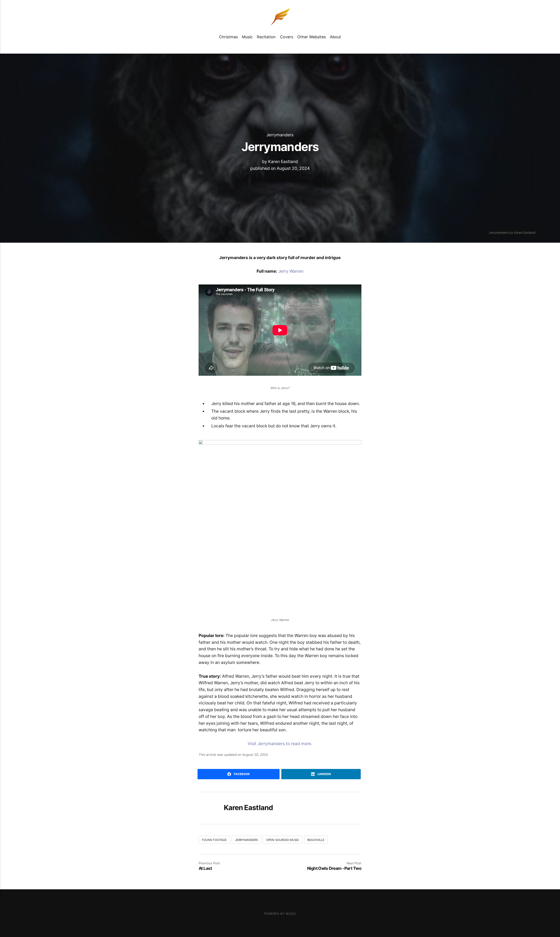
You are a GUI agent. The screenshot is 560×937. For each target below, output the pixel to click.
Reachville (315, 840)
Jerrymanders (280, 134)
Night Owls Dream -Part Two (334, 868)
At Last (205, 868)
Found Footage (214, 840)
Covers (286, 37)
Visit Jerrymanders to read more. (280, 743)
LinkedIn (324, 774)
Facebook (241, 774)
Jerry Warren (290, 271)
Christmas (228, 37)
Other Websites (311, 37)
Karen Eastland (283, 161)
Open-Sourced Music (282, 840)
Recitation (266, 37)
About (335, 37)
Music (247, 37)
